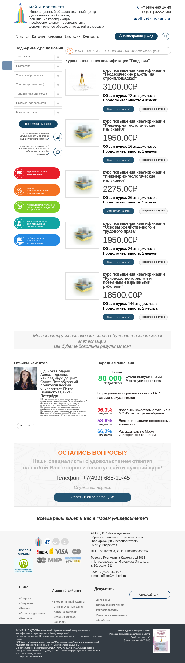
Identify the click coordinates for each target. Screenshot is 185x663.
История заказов (64, 616)
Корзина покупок (64, 611)
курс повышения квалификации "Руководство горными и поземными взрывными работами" (134, 280)
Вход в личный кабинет (68, 601)
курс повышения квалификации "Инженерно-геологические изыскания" (134, 125)
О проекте (26, 598)
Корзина (55, 36)
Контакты (91, 36)
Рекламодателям (106, 609)
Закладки (59, 622)
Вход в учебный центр (68, 606)
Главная (23, 36)
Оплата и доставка (32, 613)
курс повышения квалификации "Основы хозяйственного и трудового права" (134, 228)
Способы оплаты (24, 551)
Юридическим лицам (109, 604)
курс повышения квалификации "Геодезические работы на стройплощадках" (134, 75)
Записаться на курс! (118, 109)
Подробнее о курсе (153, 108)
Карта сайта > (148, 594)
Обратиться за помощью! (92, 497)
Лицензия (26, 603)
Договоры (102, 599)
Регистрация (133, 36)
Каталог (39, 36)
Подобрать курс (38, 124)
